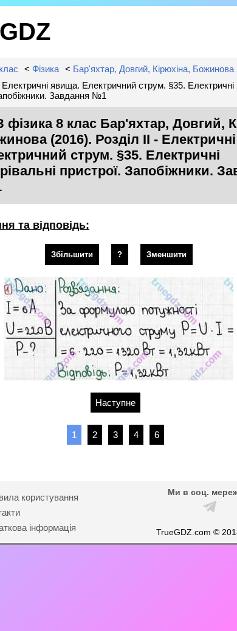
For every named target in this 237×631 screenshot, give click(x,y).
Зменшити (166, 254)
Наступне (115, 402)
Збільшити (72, 254)
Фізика (45, 69)
